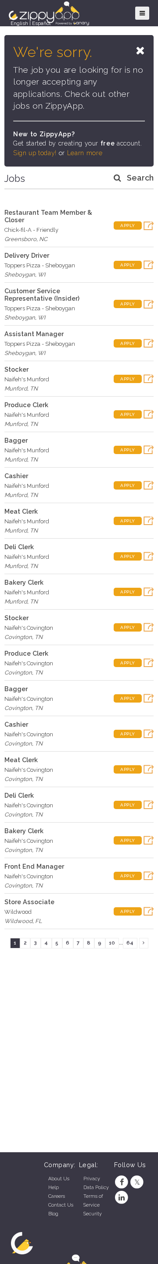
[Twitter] (137, 1182)
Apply (127, 225)
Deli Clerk (19, 546)
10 (112, 943)
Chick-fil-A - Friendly (31, 230)
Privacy (91, 1179)
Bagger (16, 440)
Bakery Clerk (23, 582)
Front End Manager (34, 866)
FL (38, 921)
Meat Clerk (21, 511)
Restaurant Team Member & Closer (48, 216)
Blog (53, 1214)
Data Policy (96, 1187)
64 (129, 943)
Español (41, 23)
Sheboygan (19, 274)
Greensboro (20, 239)
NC (43, 239)
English (19, 23)
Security (92, 1214)
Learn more (84, 152)
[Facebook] (121, 1182)
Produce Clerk (26, 404)
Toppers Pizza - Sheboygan (39, 265)
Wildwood (18, 912)
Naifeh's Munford (26, 379)
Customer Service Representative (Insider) (41, 294)
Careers (56, 1196)
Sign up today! (35, 152)
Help (53, 1187)
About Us (58, 1179)
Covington (18, 637)
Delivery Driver (26, 255)
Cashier (16, 475)
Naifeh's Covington (28, 628)
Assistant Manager (34, 333)
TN (34, 388)
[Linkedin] (121, 1197)
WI (41, 274)
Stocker (16, 369)
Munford (15, 388)
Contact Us (60, 1205)
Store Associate (29, 901)
